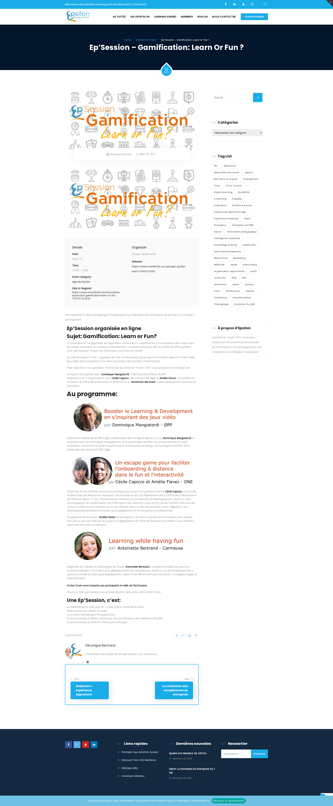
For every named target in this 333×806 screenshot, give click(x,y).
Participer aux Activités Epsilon (139, 752)
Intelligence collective (227, 238)
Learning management (227, 251)
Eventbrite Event (146, 39)
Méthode (219, 264)
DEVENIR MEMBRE (254, 16)
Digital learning (223, 192)
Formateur (220, 225)
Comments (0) (73, 635)
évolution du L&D (244, 304)
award (249, 172)
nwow (233, 264)
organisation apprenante (229, 271)
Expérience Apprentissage (230, 211)
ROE (234, 277)
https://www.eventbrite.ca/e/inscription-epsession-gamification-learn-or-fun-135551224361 (96, 295)
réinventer (220, 284)
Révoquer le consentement (229, 800)
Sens (217, 290)
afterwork (230, 165)
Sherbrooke (233, 290)
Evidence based (242, 205)
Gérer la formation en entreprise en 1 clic (192, 770)
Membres (187, 16)
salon (235, 284)
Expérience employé (226, 218)
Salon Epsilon (140, 16)
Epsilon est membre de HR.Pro (188, 753)
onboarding (250, 264)
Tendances (220, 297)
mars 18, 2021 (147, 154)
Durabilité (244, 192)
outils (253, 271)
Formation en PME (243, 225)
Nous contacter (224, 16)
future (218, 231)
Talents (250, 290)
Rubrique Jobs (129, 768)
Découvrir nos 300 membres (138, 760)
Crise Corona (234, 185)
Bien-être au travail (226, 178)
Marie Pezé (221, 258)
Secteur (249, 284)
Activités (119, 16)
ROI (244, 277)
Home (127, 39)
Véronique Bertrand (100, 645)
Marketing (239, 258)
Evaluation (220, 205)
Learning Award (165, 16)
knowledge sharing (225, 244)
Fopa (247, 218)
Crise (217, 185)
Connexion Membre (133, 776)
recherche (220, 277)
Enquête (237, 198)
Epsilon (202, 16)
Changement (250, 178)
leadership (249, 244)
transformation (242, 297)
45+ (216, 165)
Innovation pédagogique (242, 231)
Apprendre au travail (226, 172)
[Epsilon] (77, 17)
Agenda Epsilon (81, 281)
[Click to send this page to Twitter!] (183, 635)
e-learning (220, 198)
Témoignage (221, 304)
